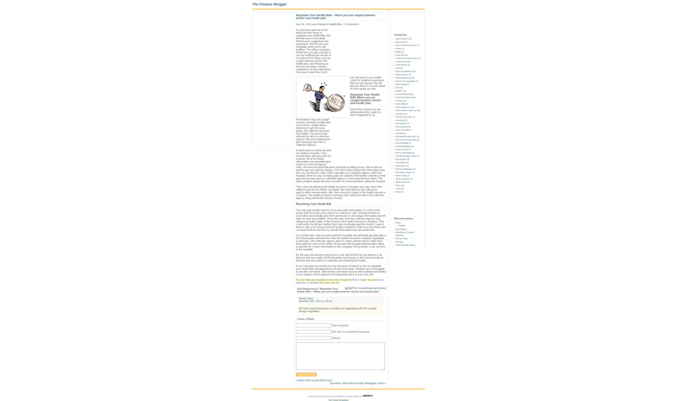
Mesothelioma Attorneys (406, 136)
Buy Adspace (401, 229)
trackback (314, 282)
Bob (357, 396)
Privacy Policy (402, 238)
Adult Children (401, 39)
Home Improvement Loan (406, 110)
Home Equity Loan (403, 107)
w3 (361, 396)
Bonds (398, 49)
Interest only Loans (404, 117)
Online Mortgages (403, 146)
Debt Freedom (402, 75)
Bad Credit (400, 42)
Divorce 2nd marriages (405, 81)
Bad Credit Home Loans (406, 45)
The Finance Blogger (269, 4)
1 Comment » (351, 24)
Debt (398, 68)
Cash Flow (400, 55)
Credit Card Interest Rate (406, 58)
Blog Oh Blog (319, 396)
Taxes (398, 185)
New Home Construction (406, 140)
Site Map (399, 242)
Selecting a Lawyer (404, 172)
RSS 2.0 (356, 280)
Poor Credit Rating (403, 153)
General (399, 101)
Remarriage (401, 162)
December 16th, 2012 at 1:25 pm (315, 301)
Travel (398, 188)
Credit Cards (401, 62)
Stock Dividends (403, 179)
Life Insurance (402, 127)
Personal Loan (402, 149)
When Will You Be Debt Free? (315, 380)
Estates (399, 91)
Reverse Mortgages (404, 169)
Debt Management (403, 78)
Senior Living (401, 175)
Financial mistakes (403, 97)
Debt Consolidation (404, 71)
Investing (399, 120)
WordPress (341, 396)
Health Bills (400, 104)
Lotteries (399, 133)
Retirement (400, 166)
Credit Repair (401, 65)
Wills (398, 192)
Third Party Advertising (405, 245)
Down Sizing (401, 84)
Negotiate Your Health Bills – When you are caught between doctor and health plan (335, 17)
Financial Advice (402, 94)
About (398, 223)
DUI (397, 88)
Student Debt (401, 182)
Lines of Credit (402, 130)
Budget (399, 52)
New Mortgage (402, 143)
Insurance (400, 114)
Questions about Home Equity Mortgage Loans (357, 383)
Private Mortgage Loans (406, 156)
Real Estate (400, 159)
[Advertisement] (265, 70)
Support (402, 225)
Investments (401, 123)
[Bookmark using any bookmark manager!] (365, 288)
